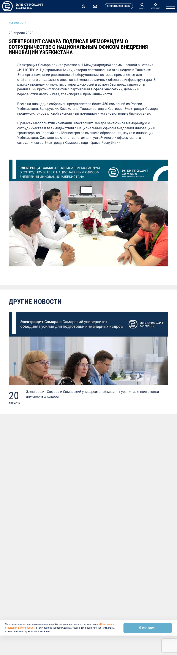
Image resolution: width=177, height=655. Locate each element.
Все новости (18, 22)
